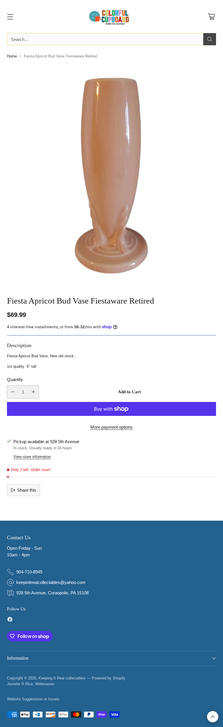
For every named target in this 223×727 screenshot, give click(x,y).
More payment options (111, 427)
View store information (32, 456)
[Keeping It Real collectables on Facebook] (9, 620)
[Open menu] (10, 17)
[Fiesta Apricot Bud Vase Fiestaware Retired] (111, 175)
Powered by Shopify (108, 678)
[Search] (209, 39)
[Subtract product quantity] (12, 392)
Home (12, 56)
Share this (26, 490)
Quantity (15, 379)
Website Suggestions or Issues (33, 699)
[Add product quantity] (33, 392)
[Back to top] (212, 716)
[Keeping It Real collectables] (111, 16)
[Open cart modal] (211, 17)
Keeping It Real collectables (62, 678)
